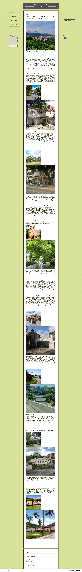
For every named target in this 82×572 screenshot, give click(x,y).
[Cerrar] (80, 570)
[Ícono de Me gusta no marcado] (28, 565)
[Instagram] (67, 38)
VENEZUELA (28, 544)
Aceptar (78, 570)
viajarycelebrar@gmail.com (69, 20)
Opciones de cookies (72, 570)
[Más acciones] (54, 561)
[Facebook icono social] (65, 38)
